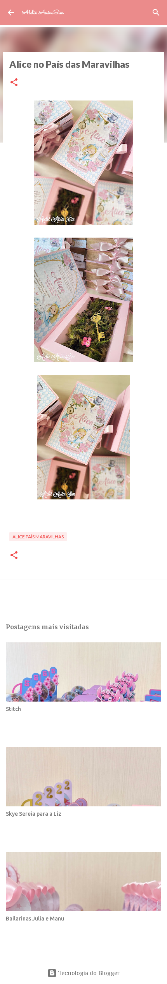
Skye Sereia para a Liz (33, 814)
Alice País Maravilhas (38, 537)
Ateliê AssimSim (43, 12)
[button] (14, 83)
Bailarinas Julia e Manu (35, 918)
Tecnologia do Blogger (88, 973)
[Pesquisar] (156, 12)
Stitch (13, 709)
